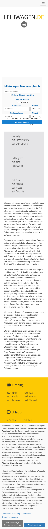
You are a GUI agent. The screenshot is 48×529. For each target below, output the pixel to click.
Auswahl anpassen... (10, 517)
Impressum (26, 513)
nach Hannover (13, 400)
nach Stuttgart (30, 400)
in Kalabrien (17, 165)
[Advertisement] (24, 52)
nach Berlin (12, 392)
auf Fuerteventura (20, 139)
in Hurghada (17, 158)
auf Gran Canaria (20, 143)
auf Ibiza (16, 161)
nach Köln (28, 392)
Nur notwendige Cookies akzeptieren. (12, 523)
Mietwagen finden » (22, 122)
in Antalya (16, 136)
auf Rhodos (17, 187)
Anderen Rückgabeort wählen (23, 95)
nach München (30, 396)
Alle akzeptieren (34, 525)
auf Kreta (16, 180)
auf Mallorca (17, 183)
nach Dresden (13, 396)
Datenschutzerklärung (11, 513)
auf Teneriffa (18, 191)
